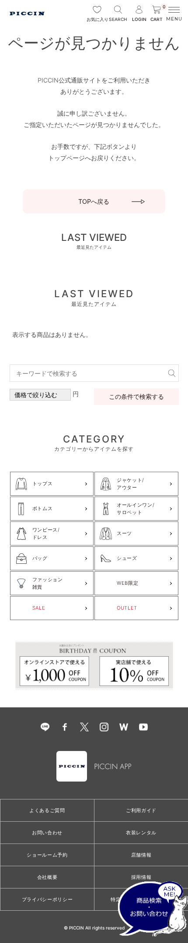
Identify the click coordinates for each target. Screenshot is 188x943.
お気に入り (97, 19)
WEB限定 (127, 583)
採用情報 (141, 877)
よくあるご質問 (47, 810)
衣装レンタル (141, 833)
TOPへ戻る (93, 201)
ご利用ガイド (141, 810)
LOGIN (139, 19)
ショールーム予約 (47, 855)
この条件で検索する (136, 396)
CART (157, 14)
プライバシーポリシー (47, 899)
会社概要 (47, 877)
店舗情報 (141, 855)
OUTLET (127, 608)
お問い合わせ (47, 833)
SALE (38, 608)
